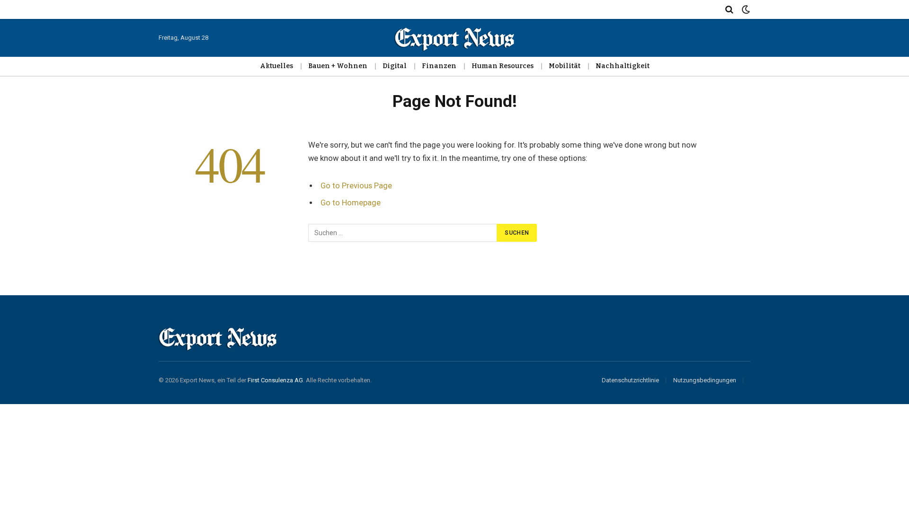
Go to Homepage (351, 202)
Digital (395, 66)
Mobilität (564, 66)
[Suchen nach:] (403, 233)
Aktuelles (276, 66)
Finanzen (439, 66)
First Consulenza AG (275, 380)
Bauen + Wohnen (337, 66)
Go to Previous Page (356, 185)
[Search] (729, 9)
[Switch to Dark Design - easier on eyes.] (745, 9)
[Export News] (454, 38)
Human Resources (503, 66)
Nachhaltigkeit (623, 66)
